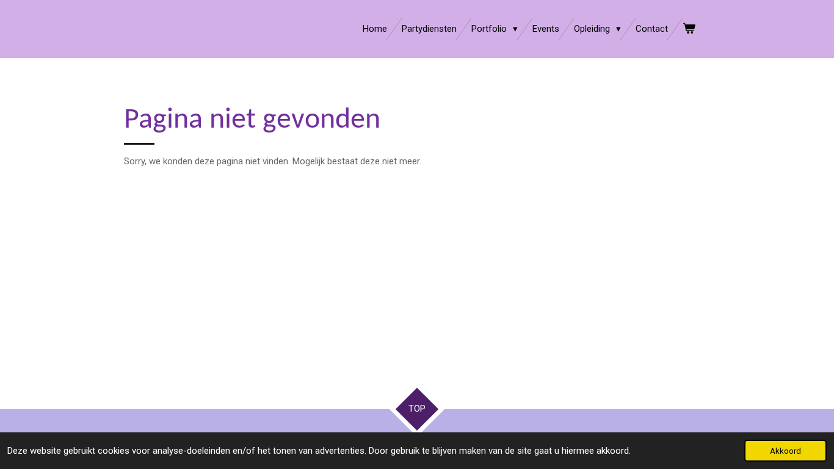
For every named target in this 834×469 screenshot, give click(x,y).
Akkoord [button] (785, 451)
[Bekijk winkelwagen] (689, 29)
